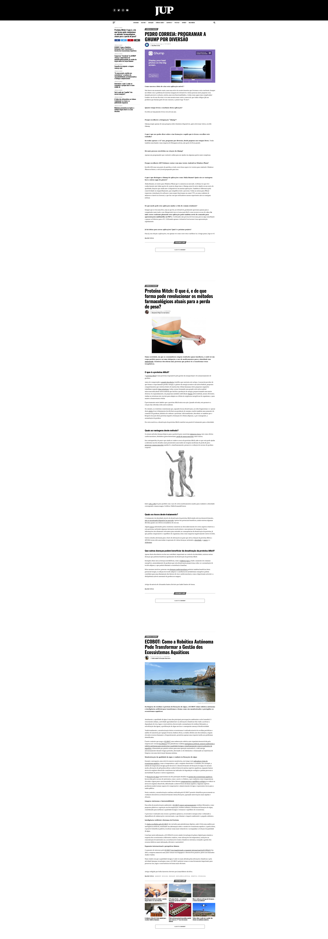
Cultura (143, 22)
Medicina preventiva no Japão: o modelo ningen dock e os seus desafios (124, 109)
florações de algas (153, 734)
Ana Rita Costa (156, 45)
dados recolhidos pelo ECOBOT (157, 781)
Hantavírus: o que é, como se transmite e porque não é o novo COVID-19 (124, 85)
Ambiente (158, 833)
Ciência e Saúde (160, 22)
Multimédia (192, 22)
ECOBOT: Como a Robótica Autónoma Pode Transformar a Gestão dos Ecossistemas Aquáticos (125, 49)
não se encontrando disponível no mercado (159, 499)
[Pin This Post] (130, 40)
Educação (150, 22)
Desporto (169, 22)
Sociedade (136, 22)
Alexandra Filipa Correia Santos (161, 291)
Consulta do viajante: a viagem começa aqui (124, 67)
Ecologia (165, 833)
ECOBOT (167, 698)
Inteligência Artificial (183, 833)
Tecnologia (202, 833)
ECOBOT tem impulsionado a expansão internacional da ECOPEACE (188, 807)
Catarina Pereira (156, 925)
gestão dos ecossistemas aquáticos (200, 734)
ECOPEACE (163, 701)
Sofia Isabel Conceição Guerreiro (161, 615)
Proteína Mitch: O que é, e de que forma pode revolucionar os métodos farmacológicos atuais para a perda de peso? (125, 33)
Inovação (172, 833)
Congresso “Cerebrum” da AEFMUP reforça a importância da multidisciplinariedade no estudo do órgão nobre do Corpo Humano (125, 58)
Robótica (194, 833)
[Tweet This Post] (124, 40)
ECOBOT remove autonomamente (184, 762)
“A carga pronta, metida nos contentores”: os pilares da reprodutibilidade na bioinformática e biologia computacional (125, 75)
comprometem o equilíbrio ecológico (193, 738)
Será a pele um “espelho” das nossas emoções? (123, 93)
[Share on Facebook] (117, 40)
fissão (190, 372)
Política (177, 22)
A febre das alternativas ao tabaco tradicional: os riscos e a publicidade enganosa (125, 101)
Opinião (184, 22)
